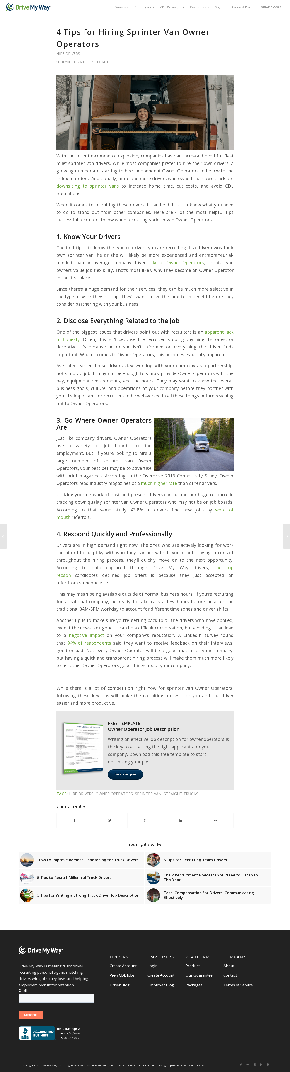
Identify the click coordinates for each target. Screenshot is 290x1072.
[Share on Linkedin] (180, 820)
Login (152, 965)
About (228, 965)
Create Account (123, 965)
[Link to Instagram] (254, 1064)
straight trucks (181, 793)
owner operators (114, 793)
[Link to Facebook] (240, 1064)
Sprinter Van (148, 793)
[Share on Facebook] (74, 820)
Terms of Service (238, 984)
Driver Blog (120, 984)
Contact (230, 975)
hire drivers (68, 53)
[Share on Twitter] (109, 820)
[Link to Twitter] (247, 1064)
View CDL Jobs (122, 975)
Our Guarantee (199, 975)
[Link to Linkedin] (261, 1064)
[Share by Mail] (215, 820)
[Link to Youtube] (268, 1064)
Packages (194, 984)
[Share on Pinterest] (145, 820)
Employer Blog (160, 984)
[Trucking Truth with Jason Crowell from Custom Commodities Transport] (3, 536)
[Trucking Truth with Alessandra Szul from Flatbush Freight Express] (286, 536)
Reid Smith (101, 62)
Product (193, 965)
